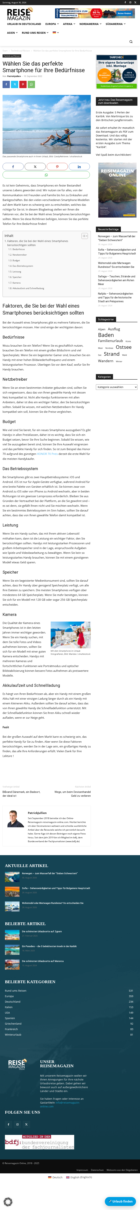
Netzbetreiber (20, 254)
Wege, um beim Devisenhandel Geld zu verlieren (73, 793)
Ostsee (124, 347)
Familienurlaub (110, 341)
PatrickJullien (14, 76)
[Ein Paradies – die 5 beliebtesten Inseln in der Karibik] (12, 950)
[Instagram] (130, 3)
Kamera (16, 282)
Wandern (105, 361)
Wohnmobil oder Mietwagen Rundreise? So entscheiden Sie (116, 265)
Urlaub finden (120, 1201)
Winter (119, 361)
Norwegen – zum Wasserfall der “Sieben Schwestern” (116, 238)
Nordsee (109, 348)
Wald (124, 355)
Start (5, 50)
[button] (131, 41)
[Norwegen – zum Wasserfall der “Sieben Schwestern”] (12, 877)
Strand (112, 354)
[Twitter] (135, 3)
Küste (128, 341)
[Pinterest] (23, 84)
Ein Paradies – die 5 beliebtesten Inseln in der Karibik (49, 946)
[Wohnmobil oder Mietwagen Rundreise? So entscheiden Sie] (12, 907)
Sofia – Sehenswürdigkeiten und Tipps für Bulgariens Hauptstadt (117, 251)
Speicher (17, 277)
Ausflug (114, 329)
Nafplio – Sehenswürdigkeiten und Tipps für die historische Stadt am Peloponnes (115, 297)
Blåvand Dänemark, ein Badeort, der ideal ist (21, 793)
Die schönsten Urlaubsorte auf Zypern (42, 931)
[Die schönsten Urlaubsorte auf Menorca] (12, 965)
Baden (106, 335)
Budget (16, 260)
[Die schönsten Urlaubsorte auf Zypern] (12, 935)
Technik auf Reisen (20, 50)
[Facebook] (125, 3)
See (99, 355)
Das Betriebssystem (23, 265)
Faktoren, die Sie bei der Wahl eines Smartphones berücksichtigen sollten (37, 243)
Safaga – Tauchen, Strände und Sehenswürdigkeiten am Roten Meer (116, 280)
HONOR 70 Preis (47, 454)
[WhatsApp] (31, 84)
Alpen (101, 329)
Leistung (17, 271)
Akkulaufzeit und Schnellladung (28, 288)
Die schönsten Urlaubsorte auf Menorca (43, 961)
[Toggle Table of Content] (83, 236)
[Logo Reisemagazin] (27, 13)
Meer (100, 348)
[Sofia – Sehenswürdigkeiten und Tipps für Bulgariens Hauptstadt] (12, 892)
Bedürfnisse (19, 249)
